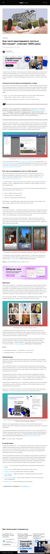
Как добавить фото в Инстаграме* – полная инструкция (8, 535)
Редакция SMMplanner (10, 539)
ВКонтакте (26, 486)
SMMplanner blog (6, 552)
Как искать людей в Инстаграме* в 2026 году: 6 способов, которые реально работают (25, 536)
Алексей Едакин (9, 51)
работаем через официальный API (10, 163)
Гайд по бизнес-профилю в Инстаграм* (12, 166)
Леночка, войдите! (8, 481)
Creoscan (6, 465)
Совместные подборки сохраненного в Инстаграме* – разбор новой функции (39, 536)
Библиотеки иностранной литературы (32, 435)
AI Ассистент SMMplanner (10, 477)
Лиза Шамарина (15, 258)
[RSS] (46, 2)
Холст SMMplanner (8, 473)
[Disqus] (24, 509)
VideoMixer (6, 471)
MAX (21, 486)
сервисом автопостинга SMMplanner (26, 161)
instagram (5, 38)
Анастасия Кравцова (19, 343)
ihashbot (6, 469)
